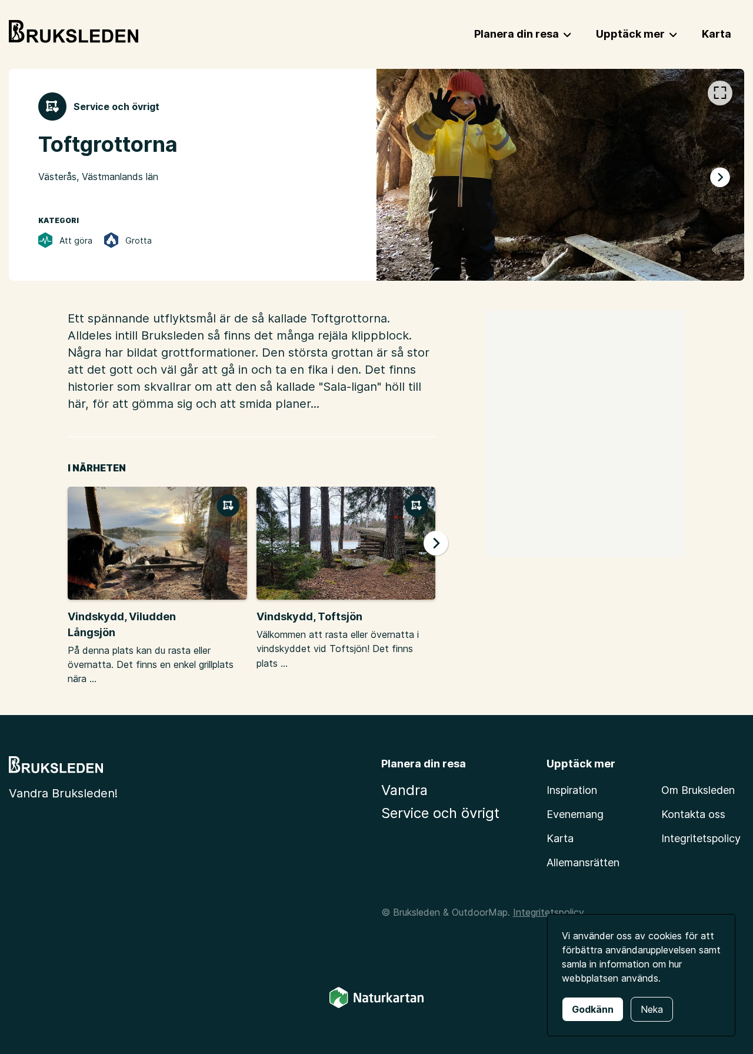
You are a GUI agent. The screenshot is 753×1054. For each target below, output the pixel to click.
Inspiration (572, 790)
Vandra (404, 790)
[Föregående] (401, 177)
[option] (560, 175)
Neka (652, 1009)
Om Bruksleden (698, 790)
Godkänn (593, 1009)
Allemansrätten (583, 862)
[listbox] (560, 175)
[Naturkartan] (376, 1006)
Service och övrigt (440, 813)
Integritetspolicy (701, 838)
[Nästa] (720, 177)
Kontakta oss (693, 814)
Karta (560, 838)
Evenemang (575, 814)
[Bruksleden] (73, 32)
